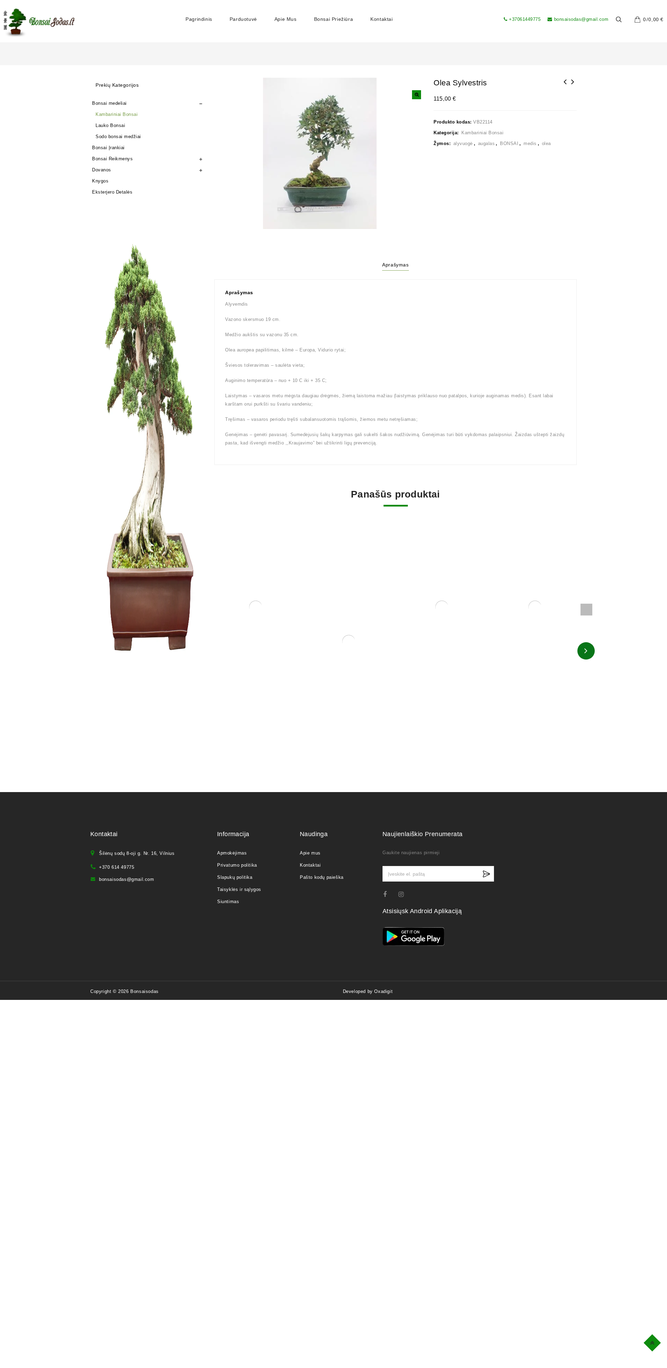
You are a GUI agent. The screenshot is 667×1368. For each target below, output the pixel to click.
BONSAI (509, 143)
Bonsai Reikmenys (112, 158)
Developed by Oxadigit (368, 991)
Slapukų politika (235, 877)
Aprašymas (395, 264)
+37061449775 (525, 19)
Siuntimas (228, 901)
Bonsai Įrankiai (108, 147)
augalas (486, 143)
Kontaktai (381, 19)
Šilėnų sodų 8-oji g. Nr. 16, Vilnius (137, 853)
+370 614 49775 (116, 867)
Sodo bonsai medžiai (118, 136)
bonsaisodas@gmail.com (581, 19)
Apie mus (285, 19)
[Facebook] (389, 894)
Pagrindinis (199, 19)
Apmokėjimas (232, 853)
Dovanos (101, 169)
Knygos (100, 181)
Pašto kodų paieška (322, 877)
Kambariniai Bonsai (482, 132)
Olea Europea (573, 86)
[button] (416, 94)
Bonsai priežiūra (333, 19)
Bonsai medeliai (109, 103)
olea (546, 143)
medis (530, 143)
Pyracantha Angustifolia (565, 86)
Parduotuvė (243, 19)
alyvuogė (463, 143)
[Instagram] (404, 894)
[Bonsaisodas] (39, 22)
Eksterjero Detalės (112, 192)
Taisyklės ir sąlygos (239, 889)
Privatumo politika (237, 865)
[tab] (395, 266)
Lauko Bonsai (110, 125)
